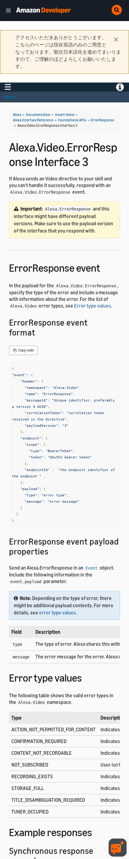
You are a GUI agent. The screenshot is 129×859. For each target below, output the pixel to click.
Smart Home (64, 114)
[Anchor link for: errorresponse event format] (39, 332)
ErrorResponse (102, 120)
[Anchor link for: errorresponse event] (105, 267)
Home (9, 96)
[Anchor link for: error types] (87, 677)
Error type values (92, 306)
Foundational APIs (72, 120)
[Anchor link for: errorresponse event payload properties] (52, 551)
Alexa (17, 114)
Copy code (25, 350)
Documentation (38, 114)
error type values (57, 613)
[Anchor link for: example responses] (97, 831)
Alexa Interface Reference (33, 120)
